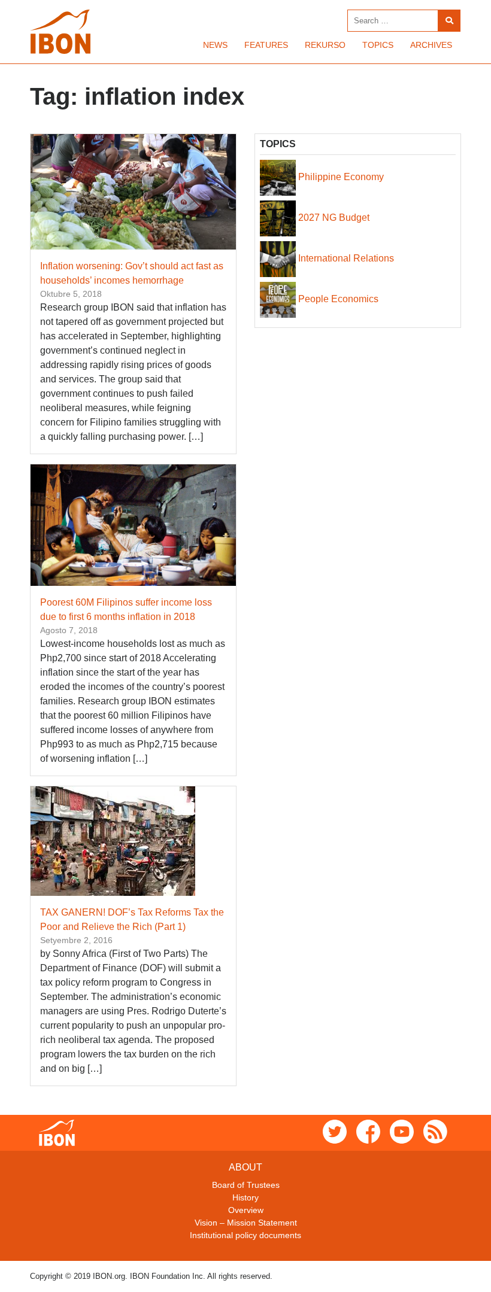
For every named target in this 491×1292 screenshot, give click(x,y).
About (245, 1167)
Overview (245, 1210)
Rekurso (325, 45)
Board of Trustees (246, 1185)
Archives (431, 45)
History (245, 1197)
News (215, 45)
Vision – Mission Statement (246, 1222)
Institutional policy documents (245, 1235)
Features (266, 45)
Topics (377, 45)
